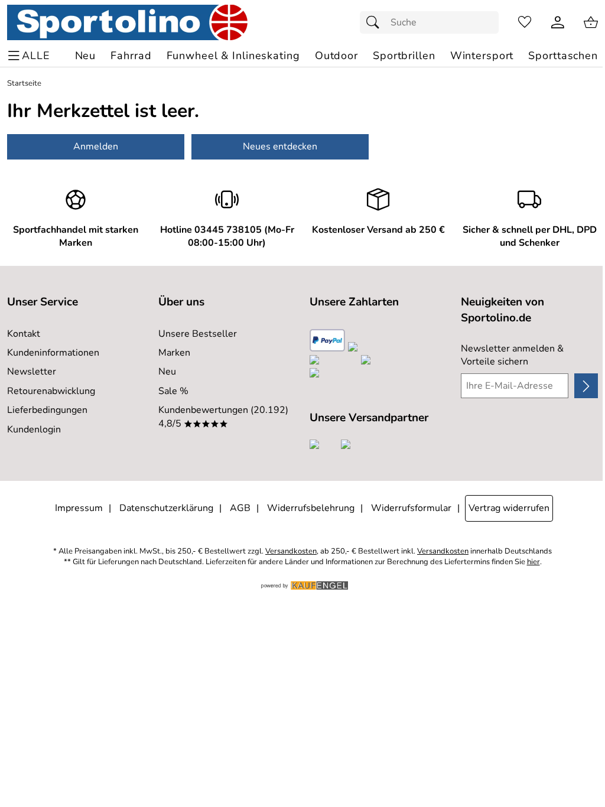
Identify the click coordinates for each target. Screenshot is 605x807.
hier (533, 562)
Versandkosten (291, 551)
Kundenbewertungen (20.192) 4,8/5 (223, 416)
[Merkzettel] (525, 22)
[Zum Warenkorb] (591, 22)
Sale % (173, 391)
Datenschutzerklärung (166, 508)
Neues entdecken (280, 146)
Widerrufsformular (411, 508)
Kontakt (23, 333)
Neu (167, 371)
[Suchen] (375, 22)
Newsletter (31, 371)
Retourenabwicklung (51, 391)
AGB (240, 508)
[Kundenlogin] (558, 22)
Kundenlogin (34, 429)
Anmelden (95, 146)
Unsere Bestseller (197, 333)
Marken (174, 352)
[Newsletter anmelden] (586, 385)
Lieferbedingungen (47, 409)
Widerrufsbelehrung (310, 508)
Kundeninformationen (53, 352)
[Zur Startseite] (127, 22)
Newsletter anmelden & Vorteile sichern (512, 355)
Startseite (24, 84)
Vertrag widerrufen (509, 508)
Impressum (79, 508)
